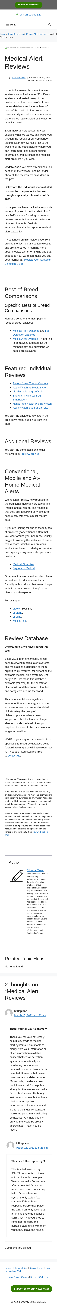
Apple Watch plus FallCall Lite (30, 407)
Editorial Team (18, 77)
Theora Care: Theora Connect (30, 383)
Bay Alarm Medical (24, 568)
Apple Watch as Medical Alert (30, 387)
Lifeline (17, 616)
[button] (49, 24)
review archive (30, 453)
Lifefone (17, 612)
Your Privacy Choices (19, 1277)
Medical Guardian (23, 564)
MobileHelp (19, 620)
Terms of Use (21, 1268)
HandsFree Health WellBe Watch (32, 403)
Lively (16, 608)
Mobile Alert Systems (25, 338)
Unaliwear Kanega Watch (27, 391)
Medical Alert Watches (26, 330)
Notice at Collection (39, 1277)
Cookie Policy (36, 1268)
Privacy (8, 1268)
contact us (14, 755)
